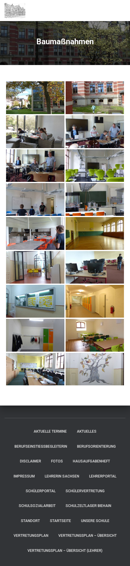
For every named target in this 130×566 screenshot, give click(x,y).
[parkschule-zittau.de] (17, 10)
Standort (30, 521)
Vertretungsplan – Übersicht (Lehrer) (65, 551)
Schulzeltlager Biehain (88, 506)
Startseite (60, 521)
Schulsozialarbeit (37, 506)
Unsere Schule (95, 521)
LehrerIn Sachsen (62, 476)
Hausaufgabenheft (91, 461)
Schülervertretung (85, 491)
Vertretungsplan (31, 535)
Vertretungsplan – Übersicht (87, 535)
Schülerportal (41, 491)
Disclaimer (30, 461)
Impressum (24, 476)
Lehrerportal (102, 476)
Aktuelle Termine (50, 431)
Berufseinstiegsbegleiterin (41, 446)
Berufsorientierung (96, 446)
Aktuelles (86, 431)
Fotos (57, 461)
